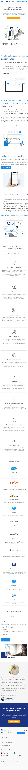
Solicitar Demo (6, 167)
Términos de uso (20, 761)
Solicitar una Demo (14, 18)
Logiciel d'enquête (19, 755)
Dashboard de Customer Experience (17, 215)
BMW (16, 616)
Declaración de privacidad (11, 761)
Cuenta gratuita (21, 732)
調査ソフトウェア (6, 755)
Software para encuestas (7, 742)
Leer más (14, 278)
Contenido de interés (6, 745)
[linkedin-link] (24, 730)
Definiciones (4, 737)
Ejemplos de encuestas (6, 740)
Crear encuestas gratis (21, 1)
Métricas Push (18, 125)
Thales (12, 616)
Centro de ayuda (5, 732)
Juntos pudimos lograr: (5, 629)
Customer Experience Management (7, 125)
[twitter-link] (23, 730)
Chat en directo (13, 732)
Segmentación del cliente (5, 215)
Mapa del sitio (3, 761)
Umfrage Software (6, 753)
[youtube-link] (26, 730)
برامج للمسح (18, 753)
